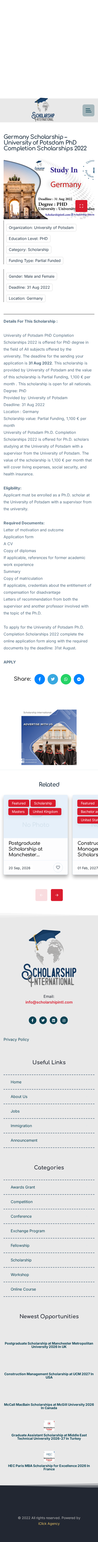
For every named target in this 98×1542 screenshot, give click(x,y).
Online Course (23, 1289)
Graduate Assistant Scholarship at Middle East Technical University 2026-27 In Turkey (49, 1436)
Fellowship (20, 1245)
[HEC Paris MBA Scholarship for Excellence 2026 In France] (49, 1456)
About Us (19, 1096)
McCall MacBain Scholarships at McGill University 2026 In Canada (49, 1406)
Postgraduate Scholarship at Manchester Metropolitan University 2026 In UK (49, 1345)
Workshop (20, 1274)
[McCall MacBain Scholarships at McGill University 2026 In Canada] (49, 1395)
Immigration (21, 1125)
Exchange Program (28, 1230)
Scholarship (21, 1260)
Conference (21, 1216)
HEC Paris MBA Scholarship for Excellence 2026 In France (49, 1467)
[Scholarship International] (43, 110)
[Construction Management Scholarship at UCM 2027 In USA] (49, 1364)
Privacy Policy (16, 1039)
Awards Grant (23, 1187)
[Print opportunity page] (25, 695)
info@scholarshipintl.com (49, 1002)
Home (16, 1082)
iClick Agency (49, 1523)
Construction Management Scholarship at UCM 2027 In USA (49, 1375)
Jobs (15, 1111)
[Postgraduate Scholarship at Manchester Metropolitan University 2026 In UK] (49, 1334)
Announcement (24, 1140)
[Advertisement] (49, 49)
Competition (22, 1201)
